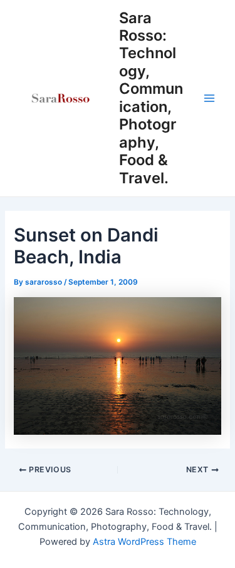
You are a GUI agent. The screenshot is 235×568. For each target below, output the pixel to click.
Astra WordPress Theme (144, 541)
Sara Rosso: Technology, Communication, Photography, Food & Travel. (151, 98)
